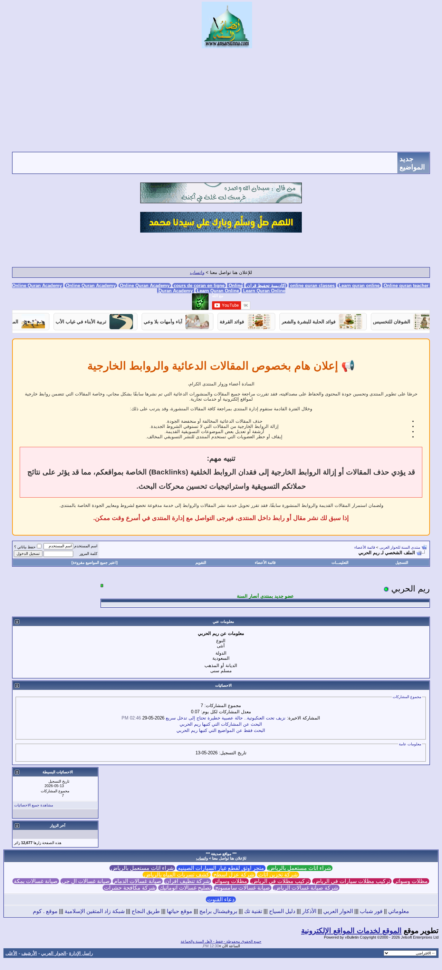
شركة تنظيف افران (187, 881)
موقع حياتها (179, 911)
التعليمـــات (340, 562)
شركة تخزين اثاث (278, 875)
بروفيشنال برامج (218, 911)
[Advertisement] (221, 100)
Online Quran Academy (91, 285)
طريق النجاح (146, 911)
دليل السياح (282, 911)
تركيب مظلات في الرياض (280, 881)
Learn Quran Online (217, 290)
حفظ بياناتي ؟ (25, 547)
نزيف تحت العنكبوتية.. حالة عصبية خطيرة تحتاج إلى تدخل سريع (226, 718)
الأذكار (309, 911)
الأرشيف (29, 953)
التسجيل (401, 562)
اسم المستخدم (85, 546)
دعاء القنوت (221, 899)
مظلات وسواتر (411, 881)
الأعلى (11, 953)
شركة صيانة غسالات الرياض (306, 888)
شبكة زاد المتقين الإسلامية (95, 911)
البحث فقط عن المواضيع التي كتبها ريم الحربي (220, 730)
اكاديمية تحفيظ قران (266, 285)
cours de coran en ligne (199, 285)
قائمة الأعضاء (364, 547)
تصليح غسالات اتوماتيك (185, 888)
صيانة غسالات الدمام (138, 881)
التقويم (200, 562)
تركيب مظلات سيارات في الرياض (352, 881)
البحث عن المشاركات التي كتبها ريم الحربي (221, 724)
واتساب (197, 272)
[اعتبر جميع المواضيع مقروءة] (94, 562)
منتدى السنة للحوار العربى (399, 547)
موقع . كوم (45, 911)
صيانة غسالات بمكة (35, 881)
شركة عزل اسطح (234, 875)
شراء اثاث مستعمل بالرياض (300, 868)
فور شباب (371, 911)
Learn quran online (359, 285)
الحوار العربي (338, 911)
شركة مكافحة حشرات (130, 888)
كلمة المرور (88, 553)
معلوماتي (398, 911)
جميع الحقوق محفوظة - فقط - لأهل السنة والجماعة (221, 941)
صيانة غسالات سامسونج (242, 888)
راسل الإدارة (81, 953)
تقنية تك (253, 911)
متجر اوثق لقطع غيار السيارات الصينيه (221, 868)
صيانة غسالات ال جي (85, 881)
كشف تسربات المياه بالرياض (177, 875)
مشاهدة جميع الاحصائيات (33, 805)
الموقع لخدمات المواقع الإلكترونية (351, 931)
